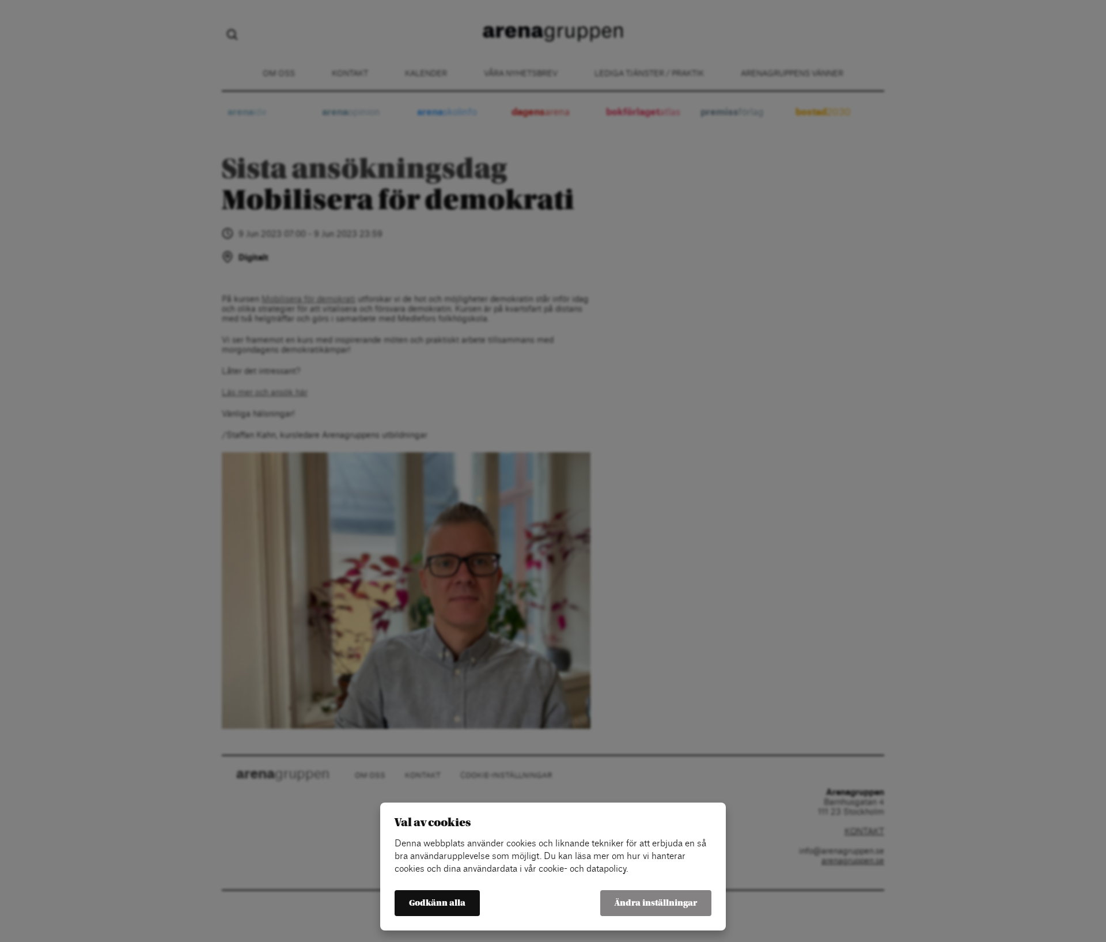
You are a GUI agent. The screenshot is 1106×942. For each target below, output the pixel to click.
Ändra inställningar (656, 903)
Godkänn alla (437, 903)
